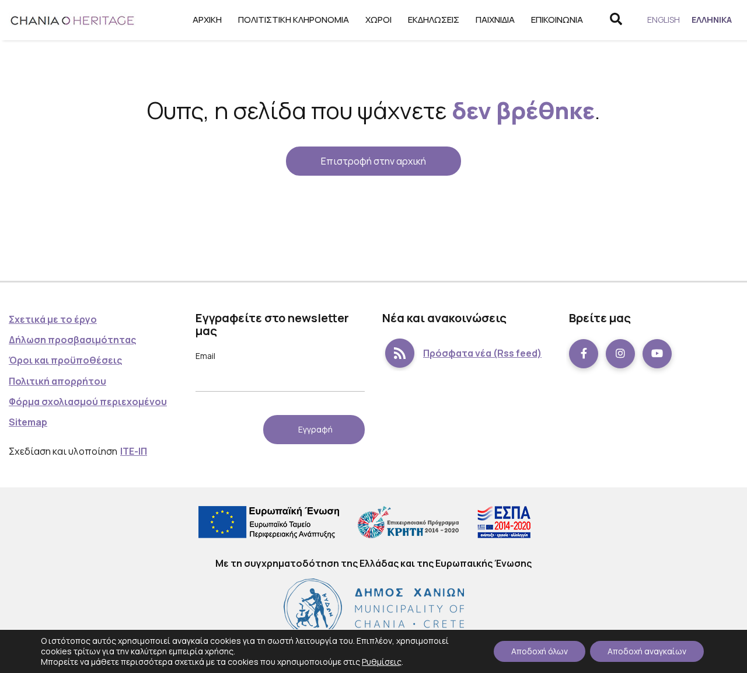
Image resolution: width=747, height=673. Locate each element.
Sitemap (28, 422)
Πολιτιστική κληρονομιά (293, 19)
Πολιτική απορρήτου (57, 381)
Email (205, 355)
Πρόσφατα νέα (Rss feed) (482, 353)
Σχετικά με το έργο (53, 319)
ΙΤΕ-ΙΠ (133, 451)
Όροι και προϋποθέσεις (65, 360)
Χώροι (378, 19)
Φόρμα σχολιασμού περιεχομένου (88, 401)
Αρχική (207, 19)
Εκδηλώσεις (433, 19)
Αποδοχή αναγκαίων (647, 651)
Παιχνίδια (495, 19)
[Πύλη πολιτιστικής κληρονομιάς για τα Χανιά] (73, 20)
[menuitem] (663, 19)
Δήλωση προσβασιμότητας (72, 339)
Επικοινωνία (557, 19)
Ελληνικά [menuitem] (712, 19)
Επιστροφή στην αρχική (373, 161)
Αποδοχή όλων (539, 651)
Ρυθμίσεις (382, 661)
